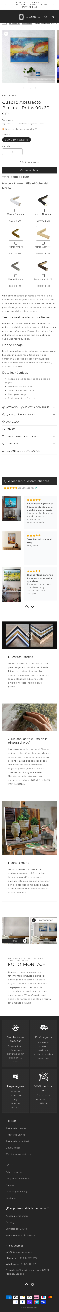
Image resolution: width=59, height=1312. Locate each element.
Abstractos (27, 24)
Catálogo (10, 1222)
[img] (10, 487)
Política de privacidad (17, 1141)
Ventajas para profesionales (20, 1235)
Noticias (10, 1185)
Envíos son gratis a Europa (33, 124)
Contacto (11, 1198)
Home (4, 24)
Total (5, 177)
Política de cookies (16, 1128)
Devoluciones (13, 1148)
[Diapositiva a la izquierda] (23, 88)
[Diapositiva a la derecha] (36, 88)
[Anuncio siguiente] (54, 5)
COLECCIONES (14, 24)
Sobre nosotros (14, 1172)
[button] (6, 17)
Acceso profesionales (17, 1216)
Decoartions (32, 1307)
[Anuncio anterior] (5, 5)
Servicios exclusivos (16, 1229)
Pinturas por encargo (17, 1191)
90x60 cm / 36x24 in (16, 140)
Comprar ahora (29, 170)
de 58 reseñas (26, 488)
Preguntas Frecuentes (18, 1178)
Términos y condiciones (18, 1154)
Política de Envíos (15, 1135)
